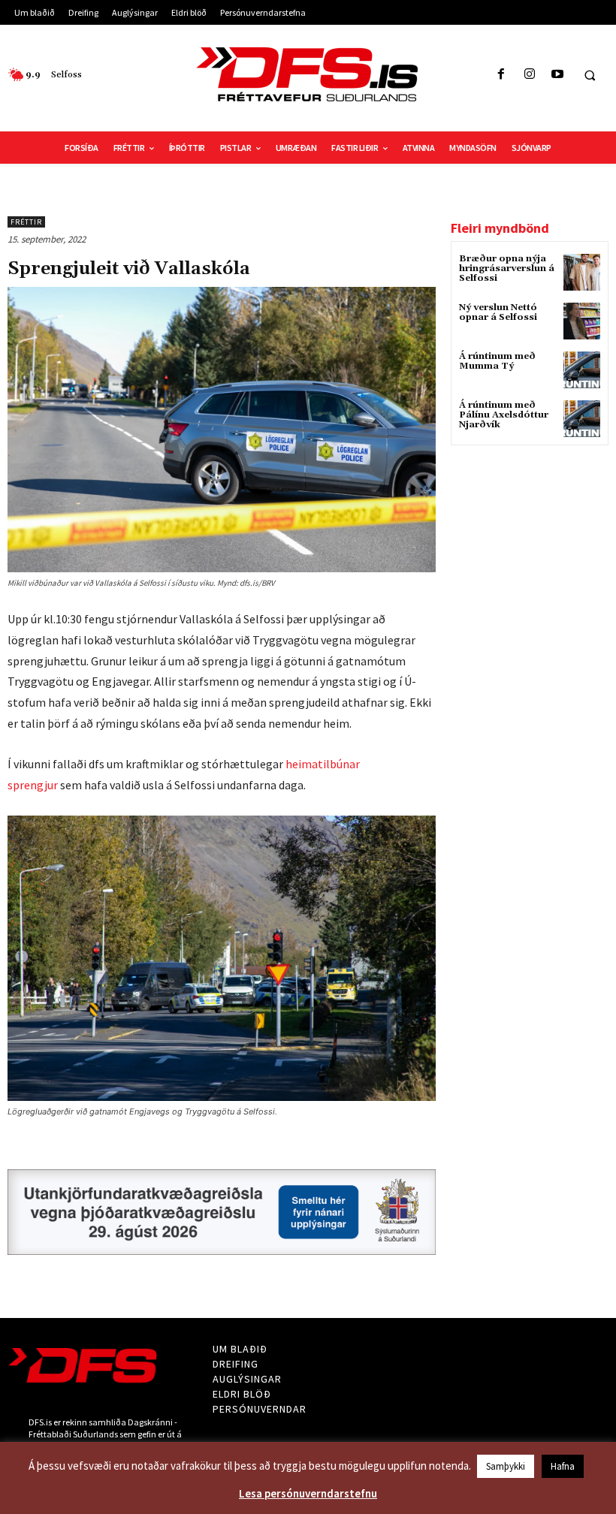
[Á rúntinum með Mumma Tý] (581, 369)
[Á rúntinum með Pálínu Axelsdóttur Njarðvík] (581, 418)
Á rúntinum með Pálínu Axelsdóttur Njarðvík (503, 415)
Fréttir (26, 222)
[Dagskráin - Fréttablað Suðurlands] (308, 74)
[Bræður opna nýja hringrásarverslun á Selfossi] (581, 272)
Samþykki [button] (505, 1466)
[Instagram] (529, 75)
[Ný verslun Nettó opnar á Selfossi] (581, 321)
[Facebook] (501, 75)
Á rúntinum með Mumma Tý (497, 361)
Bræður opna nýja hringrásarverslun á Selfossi (506, 268)
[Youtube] (557, 75)
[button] (589, 75)
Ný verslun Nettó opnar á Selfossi (498, 312)
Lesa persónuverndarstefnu (308, 1493)
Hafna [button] (563, 1466)
